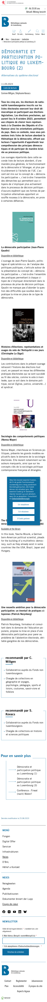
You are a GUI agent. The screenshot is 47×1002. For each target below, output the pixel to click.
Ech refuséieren (23, 512)
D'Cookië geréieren (23, 519)
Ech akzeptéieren (23, 505)
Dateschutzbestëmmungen (21, 499)
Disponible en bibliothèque (12, 256)
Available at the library (10, 529)
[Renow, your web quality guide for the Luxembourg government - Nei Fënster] (6, 999)
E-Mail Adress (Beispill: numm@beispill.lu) (19, 936)
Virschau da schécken (15, 952)
